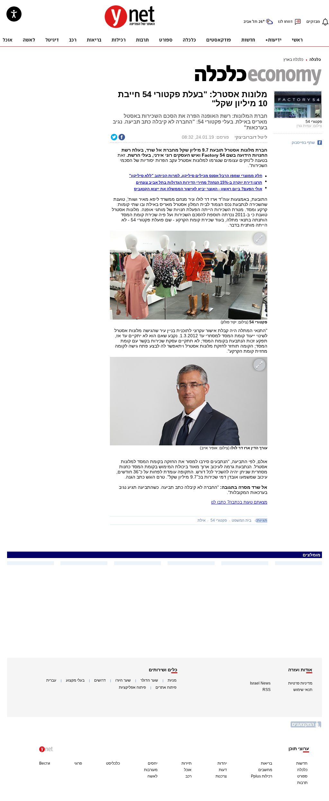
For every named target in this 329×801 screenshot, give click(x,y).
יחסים (152, 763)
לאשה (152, 776)
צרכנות (221, 776)
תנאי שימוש (302, 689)
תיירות (186, 763)
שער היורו (123, 680)
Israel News (260, 683)
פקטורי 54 (218, 520)
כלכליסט (113, 763)
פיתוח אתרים (166, 687)
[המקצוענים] (306, 726)
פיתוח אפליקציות (132, 687)
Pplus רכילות (261, 776)
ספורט (302, 776)
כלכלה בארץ (293, 59)
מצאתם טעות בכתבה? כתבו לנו (239, 502)
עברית (51, 680)
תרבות (302, 782)
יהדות (222, 763)
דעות (223, 770)
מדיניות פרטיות (300, 683)
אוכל (187, 770)
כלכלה (315, 59)
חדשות (301, 763)
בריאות (266, 763)
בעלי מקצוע (75, 680)
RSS (266, 689)
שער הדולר (149, 680)
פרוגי (78, 763)
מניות (172, 680)
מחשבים (265, 770)
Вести (44, 763)
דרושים (100, 680)
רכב (188, 776)
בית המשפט (241, 520)
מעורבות (150, 770)
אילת (202, 520)
